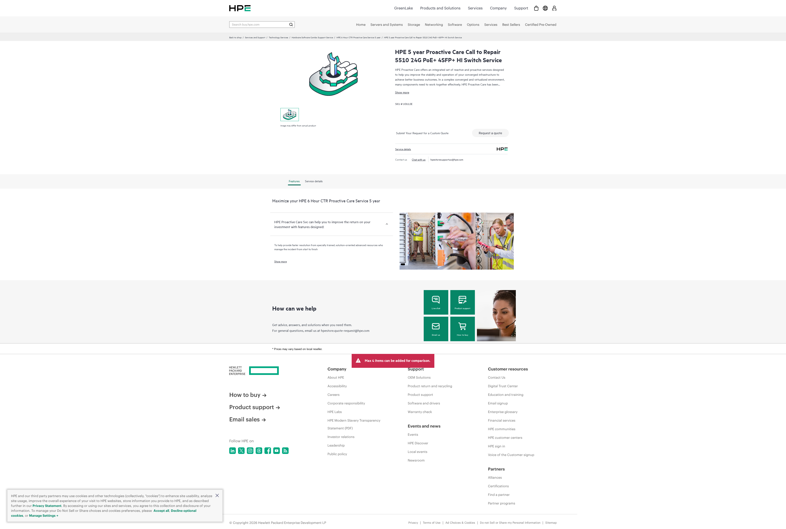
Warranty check (420, 412)
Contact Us (496, 377)
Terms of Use (431, 522)
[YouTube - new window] (276, 450)
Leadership (336, 445)
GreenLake (403, 8)
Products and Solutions (440, 8)
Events (413, 434)
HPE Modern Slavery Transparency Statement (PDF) (354, 424)
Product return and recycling (430, 386)
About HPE (336, 377)
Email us (436, 334)
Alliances (495, 477)
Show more (402, 92)
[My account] (554, 8)
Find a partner (499, 495)
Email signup (498, 403)
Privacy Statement (47, 506)
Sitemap (551, 522)
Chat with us (419, 159)
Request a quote (490, 133)
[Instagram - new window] (250, 450)
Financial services (501, 420)
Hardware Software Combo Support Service (312, 37)
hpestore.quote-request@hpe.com (345, 330)
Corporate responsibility (346, 403)
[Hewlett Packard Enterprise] (240, 8)
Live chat (436, 308)
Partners (496, 469)
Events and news (424, 426)
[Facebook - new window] (267, 450)
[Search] (291, 24)
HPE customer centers (505, 438)
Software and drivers (424, 403)
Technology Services (278, 37)
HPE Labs (335, 412)
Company (498, 8)
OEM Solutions (419, 377)
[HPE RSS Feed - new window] (285, 450)
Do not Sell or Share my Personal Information (510, 522)
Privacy (413, 522)
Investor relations (341, 437)
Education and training (505, 395)
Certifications (498, 486)
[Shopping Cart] (536, 8)
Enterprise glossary (502, 412)
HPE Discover (418, 443)
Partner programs (501, 503)
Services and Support (255, 37)
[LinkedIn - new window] (232, 450)
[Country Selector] (545, 8)
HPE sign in (496, 446)
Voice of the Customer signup (511, 455)
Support (521, 8)
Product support (462, 308)
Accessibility (337, 386)
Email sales (244, 419)
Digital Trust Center (503, 386)
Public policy (337, 454)
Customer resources (508, 368)
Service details (403, 149)
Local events (417, 452)
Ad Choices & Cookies (460, 522)
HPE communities (501, 429)
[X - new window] (241, 450)
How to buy (462, 334)
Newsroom (416, 460)
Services (475, 8)
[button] (217, 496)
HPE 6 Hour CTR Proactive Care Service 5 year (359, 37)
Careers (334, 395)
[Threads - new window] (259, 450)
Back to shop (235, 37)
